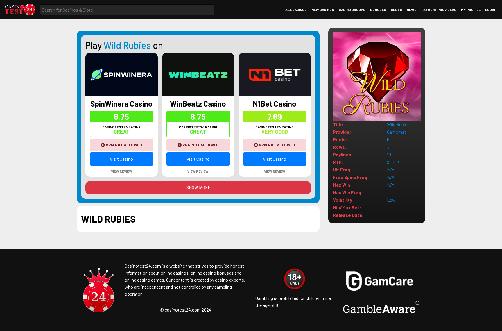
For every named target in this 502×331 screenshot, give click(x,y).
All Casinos (296, 10)
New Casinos (322, 10)
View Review (121, 171)
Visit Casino (121, 159)
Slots (396, 10)
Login (490, 10)
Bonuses (378, 10)
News (412, 10)
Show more (198, 187)
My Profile (471, 10)
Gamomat (396, 132)
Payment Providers (438, 10)
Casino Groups (352, 10)
